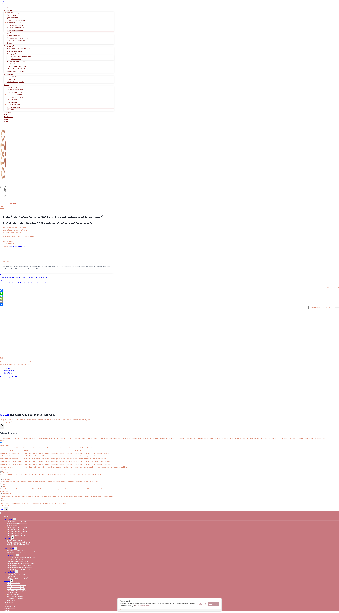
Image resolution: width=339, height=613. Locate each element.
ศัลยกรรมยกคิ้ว (11, 555)
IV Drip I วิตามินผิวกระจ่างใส (13, 107)
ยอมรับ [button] (11, 422)
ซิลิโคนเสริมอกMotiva (31, 264)
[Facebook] (169, 290)
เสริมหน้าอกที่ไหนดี (43, 266)
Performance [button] (4, 477)
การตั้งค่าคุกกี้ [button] (4, 422)
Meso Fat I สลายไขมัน (12, 102)
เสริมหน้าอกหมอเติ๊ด (67, 266)
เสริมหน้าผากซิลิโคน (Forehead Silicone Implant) (18, 64)
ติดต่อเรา (6, 122)
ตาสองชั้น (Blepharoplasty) (13, 36)
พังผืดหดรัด (56, 264)
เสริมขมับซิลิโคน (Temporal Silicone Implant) (17, 66)
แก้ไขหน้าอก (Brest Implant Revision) (16, 20)
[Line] (169, 293)
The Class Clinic (6, 264)
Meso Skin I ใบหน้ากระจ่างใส (13, 105)
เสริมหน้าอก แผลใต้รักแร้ (15, 266)
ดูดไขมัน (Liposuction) (12, 79)
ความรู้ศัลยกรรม (7, 112)
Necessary (5, 443)
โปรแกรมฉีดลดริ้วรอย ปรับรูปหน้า (15, 97)
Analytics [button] (2, 484)
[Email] (169, 301)
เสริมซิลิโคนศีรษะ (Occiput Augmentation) (17, 71)
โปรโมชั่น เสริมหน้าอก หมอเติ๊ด (40, 269)
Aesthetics (7, 581)
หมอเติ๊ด (101, 264)
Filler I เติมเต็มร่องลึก (12, 100)
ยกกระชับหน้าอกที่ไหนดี (63, 264)
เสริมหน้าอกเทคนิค (75, 266)
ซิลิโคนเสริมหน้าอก (14, 264)
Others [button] (2, 498)
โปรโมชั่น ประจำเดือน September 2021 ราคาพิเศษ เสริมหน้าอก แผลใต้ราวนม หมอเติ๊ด (23, 276)
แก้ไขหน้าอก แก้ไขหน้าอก (8, 269)
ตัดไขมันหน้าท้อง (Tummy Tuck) (14, 77)
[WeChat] (169, 298)
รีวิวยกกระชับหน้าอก (83, 264)
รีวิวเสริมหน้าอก (90, 264)
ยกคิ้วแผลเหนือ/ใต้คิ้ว (16, 59)
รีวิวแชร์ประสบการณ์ (8, 117)
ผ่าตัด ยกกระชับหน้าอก (49, 264)
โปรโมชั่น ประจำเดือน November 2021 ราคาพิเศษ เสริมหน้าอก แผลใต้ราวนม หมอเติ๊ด (23, 282)
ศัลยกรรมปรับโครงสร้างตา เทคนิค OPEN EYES (18, 38)
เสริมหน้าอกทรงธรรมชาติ (35, 266)
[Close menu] (0, 513)
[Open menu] (2, 206)
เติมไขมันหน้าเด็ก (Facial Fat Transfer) (16, 61)
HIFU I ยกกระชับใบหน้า (12, 87)
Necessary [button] (3, 440)
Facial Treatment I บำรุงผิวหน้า (14, 95)
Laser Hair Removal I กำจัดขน (14, 92)
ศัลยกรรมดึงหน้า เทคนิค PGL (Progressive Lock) (18, 48)
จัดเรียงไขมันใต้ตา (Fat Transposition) (16, 41)
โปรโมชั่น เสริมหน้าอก (17, 269)
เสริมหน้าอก (7, 266)
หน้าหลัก (6, 7)
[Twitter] (169, 296)
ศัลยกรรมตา (7, 538)
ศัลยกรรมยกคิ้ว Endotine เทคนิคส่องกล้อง (21, 56)
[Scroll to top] (2, 510)
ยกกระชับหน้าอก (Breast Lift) (14, 23)
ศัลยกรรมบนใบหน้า (9, 549)
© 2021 (4, 415)
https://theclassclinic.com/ (17, 246)
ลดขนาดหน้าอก (96, 264)
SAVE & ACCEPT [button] (5, 506)
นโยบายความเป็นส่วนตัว (142, 606)
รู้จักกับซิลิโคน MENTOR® (12, 15)
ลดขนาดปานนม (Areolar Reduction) (15, 28)
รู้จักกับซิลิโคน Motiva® (12, 18)
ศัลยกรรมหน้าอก (8, 519)
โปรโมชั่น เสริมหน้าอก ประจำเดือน (28, 269)
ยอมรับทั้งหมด (213, 604)
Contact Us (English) (13, 203)
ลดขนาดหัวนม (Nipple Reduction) (15, 30)
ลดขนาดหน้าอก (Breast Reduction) (15, 25)
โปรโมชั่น (6, 115)
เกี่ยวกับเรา (6, 119)
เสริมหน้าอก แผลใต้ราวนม (25, 266)
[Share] (169, 304)
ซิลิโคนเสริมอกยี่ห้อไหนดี (40, 264)
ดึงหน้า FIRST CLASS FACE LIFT (14, 51)
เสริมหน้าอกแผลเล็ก (83, 266)
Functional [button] (3, 470)
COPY (336, 307)
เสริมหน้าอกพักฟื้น (51, 266)
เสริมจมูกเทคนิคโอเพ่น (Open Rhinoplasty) (17, 69)
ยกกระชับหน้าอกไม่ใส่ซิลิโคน (73, 264)
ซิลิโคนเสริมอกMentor (22, 264)
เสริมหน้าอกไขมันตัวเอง (99, 266)
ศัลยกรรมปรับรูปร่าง (9, 572)
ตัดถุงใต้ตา (9, 43)
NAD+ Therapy (10, 110)
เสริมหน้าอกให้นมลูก (91, 266)
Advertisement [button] (4, 491)
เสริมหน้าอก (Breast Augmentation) (15, 13)
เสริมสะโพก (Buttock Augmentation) (15, 82)
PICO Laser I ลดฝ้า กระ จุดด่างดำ (15, 90)
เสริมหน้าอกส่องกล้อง (59, 266)
